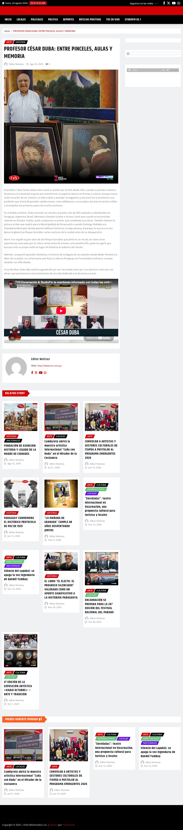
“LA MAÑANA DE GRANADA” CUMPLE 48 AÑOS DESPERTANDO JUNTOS (58, 524)
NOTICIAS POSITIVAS (90, 20)
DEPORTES (68, 20)
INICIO (8, 20)
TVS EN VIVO (113, 20)
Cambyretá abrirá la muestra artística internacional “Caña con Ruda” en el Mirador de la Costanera (60, 449)
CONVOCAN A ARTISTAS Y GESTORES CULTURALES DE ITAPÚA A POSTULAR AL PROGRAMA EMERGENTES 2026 (101, 449)
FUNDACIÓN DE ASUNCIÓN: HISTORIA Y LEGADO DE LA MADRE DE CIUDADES (20, 449)
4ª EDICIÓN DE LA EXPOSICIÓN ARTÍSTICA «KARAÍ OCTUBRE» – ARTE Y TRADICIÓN (18, 688)
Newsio (53, 824)
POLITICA (53, 20)
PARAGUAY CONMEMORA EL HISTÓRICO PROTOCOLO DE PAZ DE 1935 (20, 522)
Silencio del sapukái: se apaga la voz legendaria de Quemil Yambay (19, 575)
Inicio (7, 31)
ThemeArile (68, 824)
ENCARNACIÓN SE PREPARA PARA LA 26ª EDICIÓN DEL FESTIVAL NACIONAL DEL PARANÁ (99, 606)
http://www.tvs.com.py (49, 365)
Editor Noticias (16, 64)
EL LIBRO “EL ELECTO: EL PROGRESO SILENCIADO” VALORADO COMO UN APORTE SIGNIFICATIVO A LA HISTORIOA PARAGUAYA (61, 589)
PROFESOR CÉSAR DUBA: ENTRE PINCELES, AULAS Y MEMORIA (44, 31)
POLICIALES (37, 20)
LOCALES (21, 20)
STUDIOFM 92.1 (133, 20)
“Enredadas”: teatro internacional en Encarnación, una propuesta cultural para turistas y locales (100, 506)
